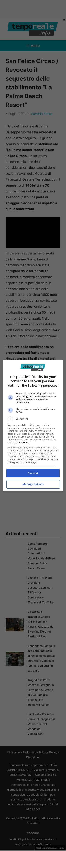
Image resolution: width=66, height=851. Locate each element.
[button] (33, 418)
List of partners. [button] (22, 442)
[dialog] (33, 425)
